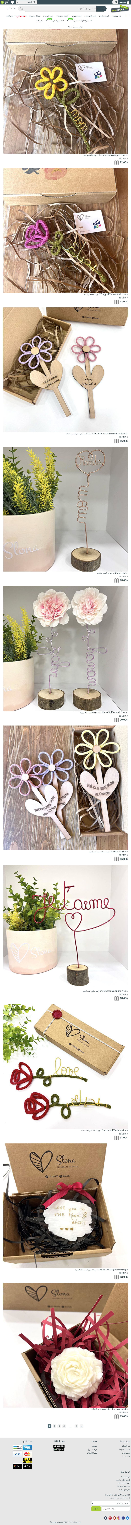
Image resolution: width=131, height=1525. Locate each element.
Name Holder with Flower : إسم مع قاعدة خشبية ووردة (104, 712)
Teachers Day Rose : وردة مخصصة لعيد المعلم (108, 852)
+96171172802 (123, 1483)
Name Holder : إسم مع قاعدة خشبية (112, 573)
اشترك (96, 1509)
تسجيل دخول (122, 2)
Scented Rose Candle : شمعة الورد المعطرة (110, 1409)
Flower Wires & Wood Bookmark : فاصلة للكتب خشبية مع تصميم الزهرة (97, 434)
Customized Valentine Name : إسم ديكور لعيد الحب (105, 991)
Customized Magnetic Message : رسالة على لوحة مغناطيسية (101, 1270)
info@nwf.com (123, 1486)
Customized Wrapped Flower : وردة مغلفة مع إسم (106, 155)
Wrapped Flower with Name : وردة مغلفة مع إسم (106, 294)
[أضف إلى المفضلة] (115, 163)
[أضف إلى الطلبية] (118, 163)
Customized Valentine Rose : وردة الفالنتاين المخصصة (104, 1130)
